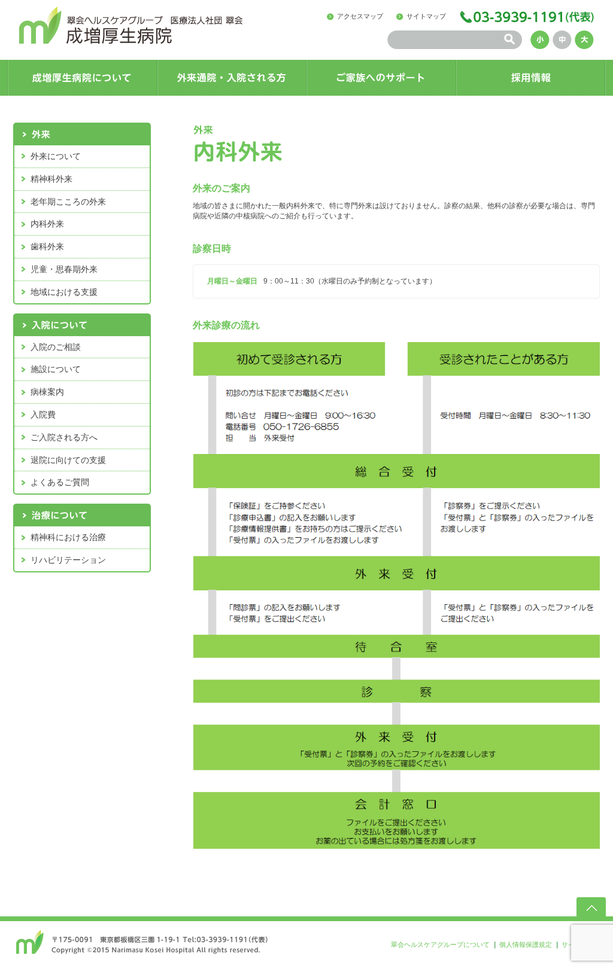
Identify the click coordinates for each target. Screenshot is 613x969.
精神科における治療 (68, 537)
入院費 (43, 414)
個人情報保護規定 (525, 944)
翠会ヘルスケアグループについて (440, 944)
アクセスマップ (360, 16)
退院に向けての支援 (68, 460)
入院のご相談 (56, 347)
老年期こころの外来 (68, 201)
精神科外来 (51, 179)
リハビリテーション (68, 560)
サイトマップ (426, 16)
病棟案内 (47, 392)
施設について (56, 369)
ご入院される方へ (64, 437)
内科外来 (47, 223)
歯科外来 (47, 246)
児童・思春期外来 (64, 269)
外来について (56, 156)
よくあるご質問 (60, 482)
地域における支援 (64, 292)
